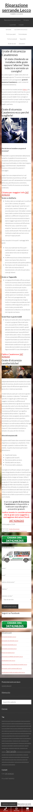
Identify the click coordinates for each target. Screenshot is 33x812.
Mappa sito (6, 692)
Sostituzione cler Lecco (8, 660)
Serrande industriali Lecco (9, 644)
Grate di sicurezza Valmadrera (25, 738)
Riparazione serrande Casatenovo (24, 743)
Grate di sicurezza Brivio (25, 721)
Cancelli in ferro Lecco (6, 721)
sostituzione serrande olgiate (22, 759)
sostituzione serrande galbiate (14, 757)
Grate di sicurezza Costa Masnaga (22, 725)
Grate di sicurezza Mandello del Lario (22, 730)
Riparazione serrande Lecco (16, 8)
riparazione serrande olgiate (14, 748)
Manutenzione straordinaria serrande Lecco (14, 664)
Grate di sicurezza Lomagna (9, 730)
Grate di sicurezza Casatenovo (18, 531)
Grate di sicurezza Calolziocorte (17, 723)
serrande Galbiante (26, 751)
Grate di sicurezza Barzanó (15, 721)
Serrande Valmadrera (19, 754)
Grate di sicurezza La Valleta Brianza (16, 728)
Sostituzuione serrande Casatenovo (8, 764)
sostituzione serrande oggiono (10, 759)
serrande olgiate (12, 754)
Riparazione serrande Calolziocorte (11, 743)
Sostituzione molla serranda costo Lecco (13, 672)
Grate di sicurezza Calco (6, 723)
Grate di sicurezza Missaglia (14, 733)
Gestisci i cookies (9, 804)
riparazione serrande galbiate (7, 745)
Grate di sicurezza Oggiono (25, 733)
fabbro (25, 89)
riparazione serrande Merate (18, 745)
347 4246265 (16, 520)
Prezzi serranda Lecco (8, 652)
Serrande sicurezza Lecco (9, 648)
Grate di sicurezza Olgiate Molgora (8, 735)
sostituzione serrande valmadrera (8, 762)
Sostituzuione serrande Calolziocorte (22, 762)
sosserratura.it (6, 686)
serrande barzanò (19, 751)
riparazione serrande (16, 740)
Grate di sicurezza (14, 529)
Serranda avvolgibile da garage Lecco (12, 656)
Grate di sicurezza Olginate (20, 735)
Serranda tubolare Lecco (9, 636)
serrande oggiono (5, 754)
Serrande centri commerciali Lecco (12, 668)
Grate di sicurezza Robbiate (14, 738)
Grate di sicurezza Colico (11, 725)
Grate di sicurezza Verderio (7, 740)
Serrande (11, 751)
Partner (5, 709)
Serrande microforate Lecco (10, 640)
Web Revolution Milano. (20, 806)
